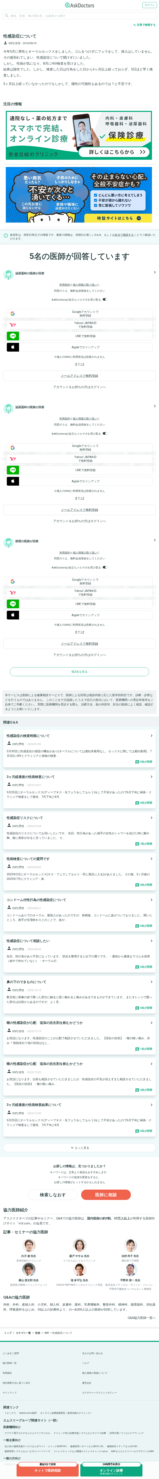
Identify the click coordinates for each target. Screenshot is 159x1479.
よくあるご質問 (11, 1353)
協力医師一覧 (10, 1363)
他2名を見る (79, 671)
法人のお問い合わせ (92, 1353)
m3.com (24, 1223)
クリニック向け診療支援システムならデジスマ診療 (80, 1433)
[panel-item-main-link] (79, 748)
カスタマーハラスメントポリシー (99, 1392)
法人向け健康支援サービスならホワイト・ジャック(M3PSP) (36, 1446)
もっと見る (79, 1147)
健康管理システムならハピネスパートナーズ (27, 1451)
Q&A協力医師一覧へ (142, 1318)
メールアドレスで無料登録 (79, 376)
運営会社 (86, 1383)
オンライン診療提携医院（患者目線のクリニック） (66, 1413)
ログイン (150, 5)
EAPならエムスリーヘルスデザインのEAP (132, 1451)
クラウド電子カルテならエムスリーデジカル (27, 1433)
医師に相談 (106, 1194)
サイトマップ (10, 1392)
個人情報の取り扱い (85, 284)
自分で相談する (124, 234)
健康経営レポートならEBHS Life (87, 1446)
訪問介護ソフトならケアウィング (127, 1433)
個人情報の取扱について (94, 1373)
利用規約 (64, 284)
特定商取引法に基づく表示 (16, 1383)
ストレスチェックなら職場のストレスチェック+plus (81, 1451)
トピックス (10, 1413)
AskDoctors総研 (28, 1413)
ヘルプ (85, 1363)
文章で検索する (144, 25)
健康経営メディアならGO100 (122, 1446)
